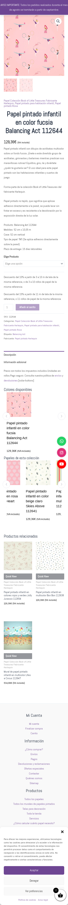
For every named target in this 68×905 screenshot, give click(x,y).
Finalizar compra (34, 728)
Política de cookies (27, 899)
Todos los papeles (34, 799)
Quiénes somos (34, 778)
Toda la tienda (34, 813)
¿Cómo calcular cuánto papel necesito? (34, 823)
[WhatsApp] (61, 441)
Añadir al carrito (27, 307)
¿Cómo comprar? (34, 749)
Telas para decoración (34, 808)
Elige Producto (11, 256)
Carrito (34, 733)
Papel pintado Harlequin (26, 338)
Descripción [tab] (10, 354)
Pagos (34, 759)
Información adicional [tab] (15, 362)
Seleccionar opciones (17, 610)
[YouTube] (61, 464)
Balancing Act (19, 334)
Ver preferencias (34, 891)
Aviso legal (43, 899)
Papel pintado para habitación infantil (34, 103)
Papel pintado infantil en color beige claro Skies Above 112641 (30, 501)
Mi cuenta (34, 723)
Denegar (34, 880)
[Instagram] (61, 452)
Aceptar (34, 870)
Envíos (34, 754)
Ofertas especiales (34, 768)
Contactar (34, 773)
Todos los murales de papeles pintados (34, 804)
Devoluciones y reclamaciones (34, 764)
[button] (62, 832)
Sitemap (34, 783)
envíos (58, 375)
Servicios (34, 818)
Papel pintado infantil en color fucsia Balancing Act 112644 (18, 433)
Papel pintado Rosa (13, 329)
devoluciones (11, 380)
